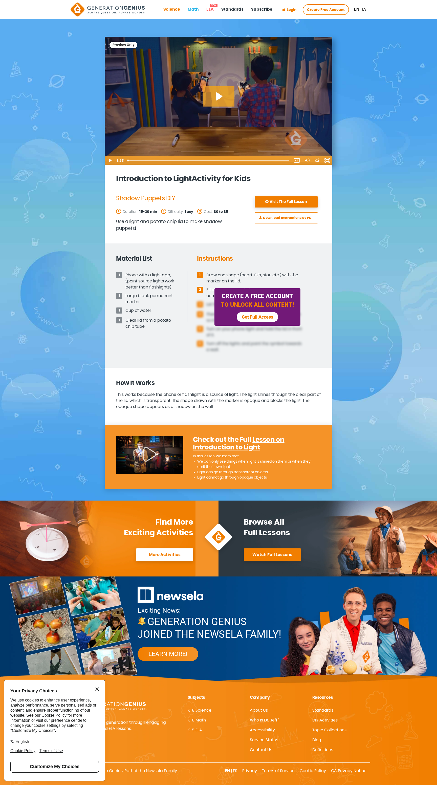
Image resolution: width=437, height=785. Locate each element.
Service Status (264, 740)
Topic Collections (329, 730)
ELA (210, 7)
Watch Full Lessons (272, 555)
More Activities (165, 555)
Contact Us (261, 750)
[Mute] (307, 160)
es (364, 9)
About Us (259, 710)
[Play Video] (110, 160)
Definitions (322, 750)
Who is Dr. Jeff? (264, 720)
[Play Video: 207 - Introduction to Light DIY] (218, 96)
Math (193, 9)
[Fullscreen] (327, 160)
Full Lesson (288, 202)
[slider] (208, 160)
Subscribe (261, 9)
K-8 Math (197, 720)
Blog (316, 740)
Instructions (288, 218)
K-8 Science (199, 710)
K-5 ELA (195, 730)
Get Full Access (257, 317)
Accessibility (262, 730)
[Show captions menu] (297, 160)
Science (171, 9)
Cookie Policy (313, 771)
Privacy (249, 771)
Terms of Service (278, 771)
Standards (232, 9)
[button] (277, 730)
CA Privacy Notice (348, 771)
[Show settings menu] (317, 160)
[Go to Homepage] (108, 9)
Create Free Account (326, 10)
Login (291, 10)
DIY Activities (325, 720)
